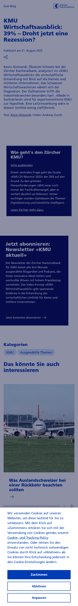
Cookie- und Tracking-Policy (27, 538)
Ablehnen (39, 586)
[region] (39, 557)
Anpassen (39, 598)
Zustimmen (39, 574)
